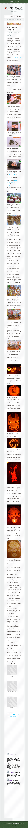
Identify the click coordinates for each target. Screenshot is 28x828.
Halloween (12, 34)
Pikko (12, 32)
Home (8, 19)
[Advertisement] (14, 802)
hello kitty (13, 714)
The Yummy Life (12, 174)
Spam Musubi (13, 716)
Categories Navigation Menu (15, 16)
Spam (15, 34)
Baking (11, 19)
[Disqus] (14, 735)
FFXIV (17, 713)
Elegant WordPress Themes (14, 823)
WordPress (14, 825)
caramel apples (12, 713)
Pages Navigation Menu (15, 1)
